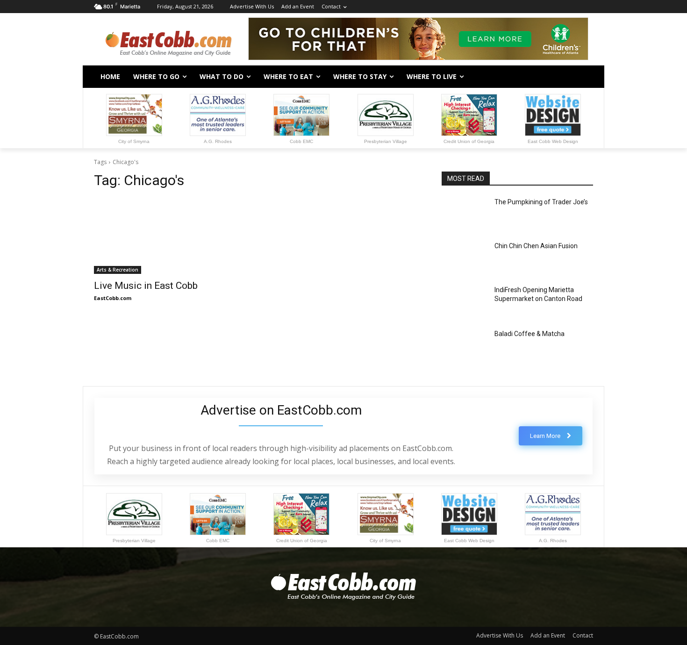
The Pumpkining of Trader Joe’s (541, 202)
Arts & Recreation (117, 269)
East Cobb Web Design (553, 141)
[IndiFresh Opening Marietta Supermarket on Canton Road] (464, 301)
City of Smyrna (134, 141)
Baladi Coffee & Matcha (529, 333)
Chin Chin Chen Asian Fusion (536, 246)
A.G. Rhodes (218, 141)
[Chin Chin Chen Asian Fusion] (464, 257)
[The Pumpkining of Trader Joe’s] (464, 213)
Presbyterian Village (385, 141)
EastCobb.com (112, 297)
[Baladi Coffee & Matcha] (464, 345)
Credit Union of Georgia (469, 141)
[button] (582, 76)
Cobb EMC (301, 141)
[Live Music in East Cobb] (169, 236)
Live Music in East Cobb (146, 285)
